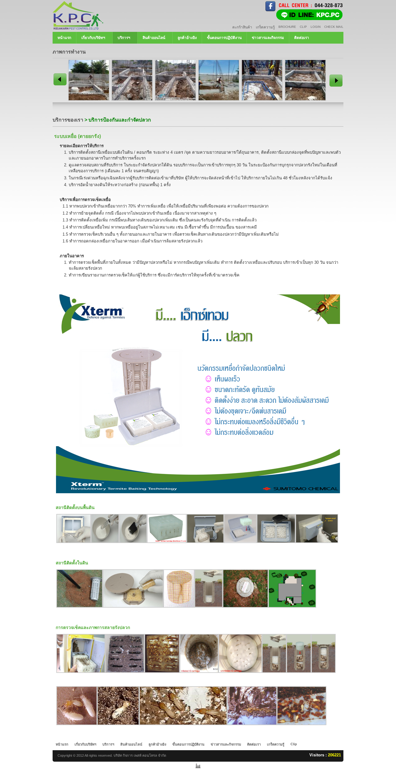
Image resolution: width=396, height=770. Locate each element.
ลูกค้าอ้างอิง (187, 38)
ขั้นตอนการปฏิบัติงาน (224, 38)
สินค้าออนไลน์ (154, 38)
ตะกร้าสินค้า (242, 27)
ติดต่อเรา (301, 38)
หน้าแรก (64, 38)
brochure (287, 26)
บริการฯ (124, 38)
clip (303, 26)
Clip (294, 744)
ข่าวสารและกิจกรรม (268, 38)
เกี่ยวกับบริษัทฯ (93, 38)
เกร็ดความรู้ (265, 27)
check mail (333, 26)
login (316, 26)
